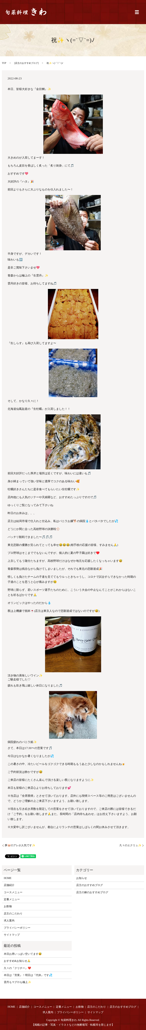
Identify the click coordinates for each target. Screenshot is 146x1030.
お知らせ (81, 878)
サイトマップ (12, 934)
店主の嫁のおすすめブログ (92, 892)
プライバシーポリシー (17, 927)
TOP (4, 63)
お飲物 (8, 906)
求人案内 (9, 920)
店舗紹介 (9, 885)
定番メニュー (12, 899)
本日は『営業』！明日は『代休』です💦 (28, 975)
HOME (8, 878)
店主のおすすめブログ (26, 63)
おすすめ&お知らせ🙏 (17, 961)
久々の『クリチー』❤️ (17, 968)
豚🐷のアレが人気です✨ (20, 845)
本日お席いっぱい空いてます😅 (23, 954)
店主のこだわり (13, 913)
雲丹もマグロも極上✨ (17, 982)
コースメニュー (13, 892)
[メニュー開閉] (137, 12)
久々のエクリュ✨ (130, 845)
